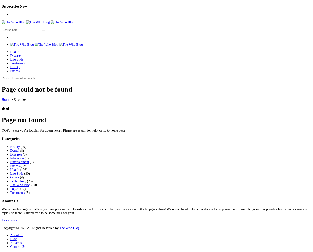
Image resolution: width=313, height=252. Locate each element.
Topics (14, 189)
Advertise (16, 243)
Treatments (17, 63)
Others (14, 177)
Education (17, 158)
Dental (14, 150)
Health (14, 52)
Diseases (16, 55)
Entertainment (19, 162)
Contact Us (17, 246)
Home (6, 99)
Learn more (9, 220)
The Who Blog (20, 185)
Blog (13, 239)
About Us (16, 235)
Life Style (16, 59)
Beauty (15, 67)
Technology (18, 181)
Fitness (15, 71)
